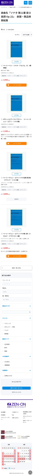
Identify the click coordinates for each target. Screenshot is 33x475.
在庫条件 (5, 370)
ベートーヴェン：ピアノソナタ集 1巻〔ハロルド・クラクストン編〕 (17, 235)
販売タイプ (5, 339)
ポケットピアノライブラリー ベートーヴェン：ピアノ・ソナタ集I (17, 120)
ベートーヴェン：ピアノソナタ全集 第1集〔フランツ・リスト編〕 (17, 179)
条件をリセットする (16, 392)
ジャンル (4, 318)
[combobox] (16, 284)
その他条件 (5, 356)
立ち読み (16, 61)
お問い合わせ (15, 418)
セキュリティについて (27, 417)
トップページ (4, 7)
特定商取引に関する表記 (27, 412)
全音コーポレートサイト (27, 421)
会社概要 (3, 412)
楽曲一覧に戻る (16, 268)
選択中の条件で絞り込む (16, 388)
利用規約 (3, 415)
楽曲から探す (13, 7)
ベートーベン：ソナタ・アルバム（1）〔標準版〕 (17, 67)
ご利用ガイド (15, 412)
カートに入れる (17, 85)
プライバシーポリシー (5, 418)
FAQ (13, 415)
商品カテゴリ (6, 306)
